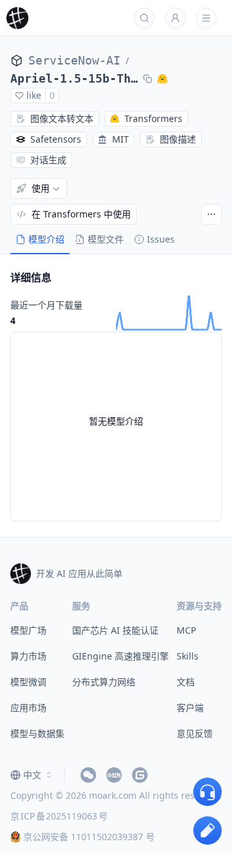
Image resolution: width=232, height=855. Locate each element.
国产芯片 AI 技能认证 (115, 630)
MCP (186, 630)
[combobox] (32, 775)
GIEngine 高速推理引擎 (120, 656)
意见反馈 (195, 733)
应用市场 (28, 707)
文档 (186, 682)
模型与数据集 (37, 733)
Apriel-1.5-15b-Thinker (74, 78)
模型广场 (28, 630)
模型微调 (28, 682)
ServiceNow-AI (74, 60)
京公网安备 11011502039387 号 (89, 836)
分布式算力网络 (103, 682)
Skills (187, 656)
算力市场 (28, 656)
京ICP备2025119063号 (59, 816)
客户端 (190, 707)
